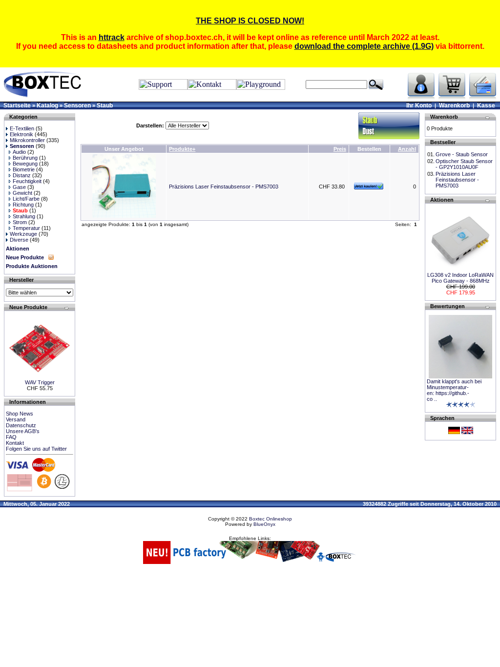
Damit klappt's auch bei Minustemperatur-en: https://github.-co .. (454, 390)
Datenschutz (21, 425)
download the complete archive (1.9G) (364, 46)
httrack (112, 37)
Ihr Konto (419, 105)
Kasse (486, 105)
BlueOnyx (264, 524)
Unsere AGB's (23, 431)
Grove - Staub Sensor (462, 154)
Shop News (19, 414)
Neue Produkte (25, 257)
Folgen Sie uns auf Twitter (36, 449)
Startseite (17, 105)
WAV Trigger (40, 382)
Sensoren (77, 105)
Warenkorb (454, 105)
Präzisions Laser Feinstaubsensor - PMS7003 (223, 186)
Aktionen (17, 248)
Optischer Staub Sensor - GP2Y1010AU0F (464, 164)
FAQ (11, 437)
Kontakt (15, 443)
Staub (105, 105)
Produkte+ (182, 149)
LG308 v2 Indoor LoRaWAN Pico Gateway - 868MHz (460, 278)
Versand (15, 419)
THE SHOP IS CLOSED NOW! (250, 21)
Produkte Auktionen (32, 266)
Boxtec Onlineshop (270, 518)
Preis (339, 149)
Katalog (47, 105)
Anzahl (407, 149)
